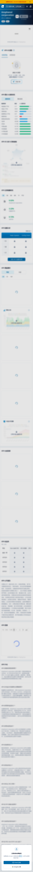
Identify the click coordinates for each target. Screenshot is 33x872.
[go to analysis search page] (2, 6)
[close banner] (30, 2)
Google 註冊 (17, 867)
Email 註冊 (18, 862)
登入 (21, 856)
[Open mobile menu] (27, 6)
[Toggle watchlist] (30, 6)
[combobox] (16, 6)
